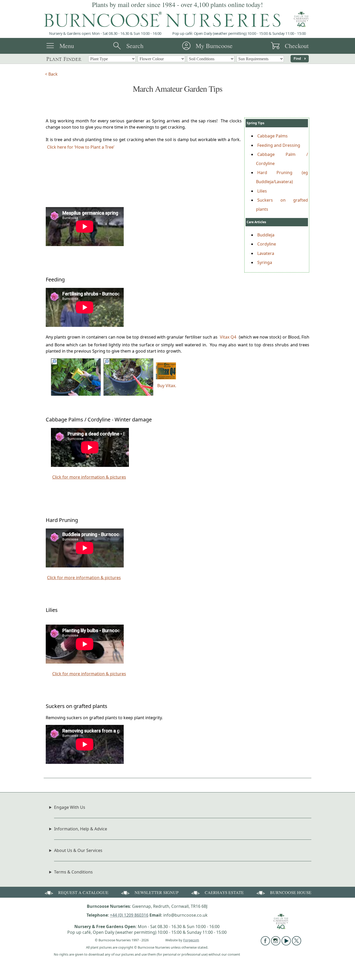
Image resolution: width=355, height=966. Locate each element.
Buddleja (265, 235)
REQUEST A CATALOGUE (83, 892)
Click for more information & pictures (89, 477)
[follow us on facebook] (265, 944)
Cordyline (266, 244)
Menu (67, 46)
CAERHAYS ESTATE (224, 892)
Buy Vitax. (166, 385)
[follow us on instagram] (275, 944)
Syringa (264, 262)
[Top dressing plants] (76, 394)
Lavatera (265, 253)
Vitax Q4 (228, 337)
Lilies (262, 191)
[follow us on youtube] (286, 944)
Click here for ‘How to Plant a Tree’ (80, 147)
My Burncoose (214, 46)
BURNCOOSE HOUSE (290, 892)
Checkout (297, 46)
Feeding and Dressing (278, 145)
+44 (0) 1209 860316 (129, 915)
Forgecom (191, 940)
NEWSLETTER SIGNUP (157, 892)
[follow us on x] (296, 944)
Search (134, 46)
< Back (51, 74)
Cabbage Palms (272, 136)
